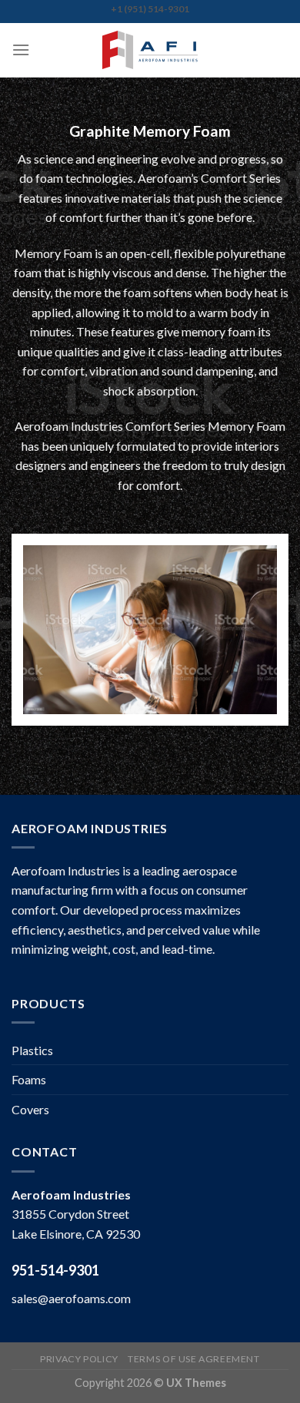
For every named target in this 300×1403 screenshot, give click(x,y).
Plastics (32, 1050)
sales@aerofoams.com (71, 1298)
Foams (29, 1079)
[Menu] (21, 49)
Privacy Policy (79, 1359)
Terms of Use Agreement (193, 1359)
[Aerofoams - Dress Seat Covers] (150, 50)
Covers (30, 1109)
